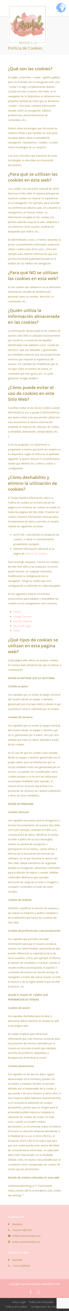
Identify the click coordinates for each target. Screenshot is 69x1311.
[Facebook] (30, 1292)
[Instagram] (38, 1292)
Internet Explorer (22, 621)
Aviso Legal (18, 1302)
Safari (16, 630)
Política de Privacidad (41, 1302)
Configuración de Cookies (45, 1306)
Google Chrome (22, 616)
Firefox (17, 611)
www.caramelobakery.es (26, 1241)
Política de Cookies (36, 553)
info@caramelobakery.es (26, 1236)
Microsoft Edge (22, 626)
